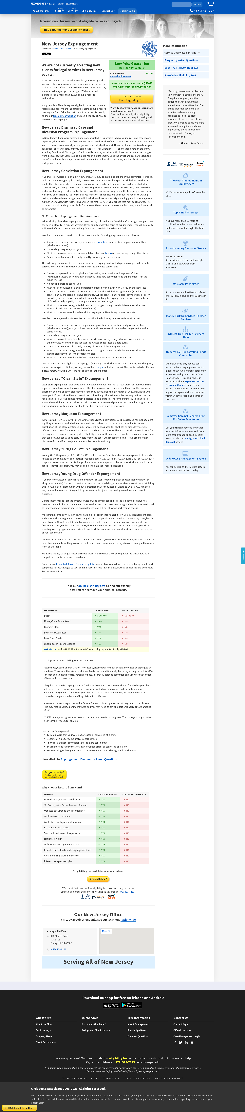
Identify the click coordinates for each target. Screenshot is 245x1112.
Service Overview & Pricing (180, 52)
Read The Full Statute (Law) (181, 68)
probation (102, 242)
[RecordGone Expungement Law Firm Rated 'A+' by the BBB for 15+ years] (85, 898)
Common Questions (137, 1036)
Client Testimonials (46, 1042)
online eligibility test (91, 586)
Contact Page (180, 1024)
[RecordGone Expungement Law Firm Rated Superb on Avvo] (111, 898)
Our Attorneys (43, 1030)
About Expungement (138, 1024)
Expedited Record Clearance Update (75, 564)
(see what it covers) (120, 76)
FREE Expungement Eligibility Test (67, 30)
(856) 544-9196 (58, 949)
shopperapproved (148, 1071)
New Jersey (66, 48)
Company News (44, 1036)
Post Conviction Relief (93, 1024)
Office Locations (182, 1030)
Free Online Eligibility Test (180, 75)
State (59, 9)
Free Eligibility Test (132, 98)
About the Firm (42, 10)
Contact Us (109, 10)
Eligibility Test (90, 10)
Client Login (127, 10)
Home (55, 48)
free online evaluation (64, 115)
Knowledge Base (136, 1030)
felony (108, 253)
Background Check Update (96, 1030)
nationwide (128, 919)
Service (73, 9)
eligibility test (119, 1058)
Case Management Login (186, 1036)
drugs (100, 367)
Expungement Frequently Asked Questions (89, 759)
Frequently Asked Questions (181, 60)
